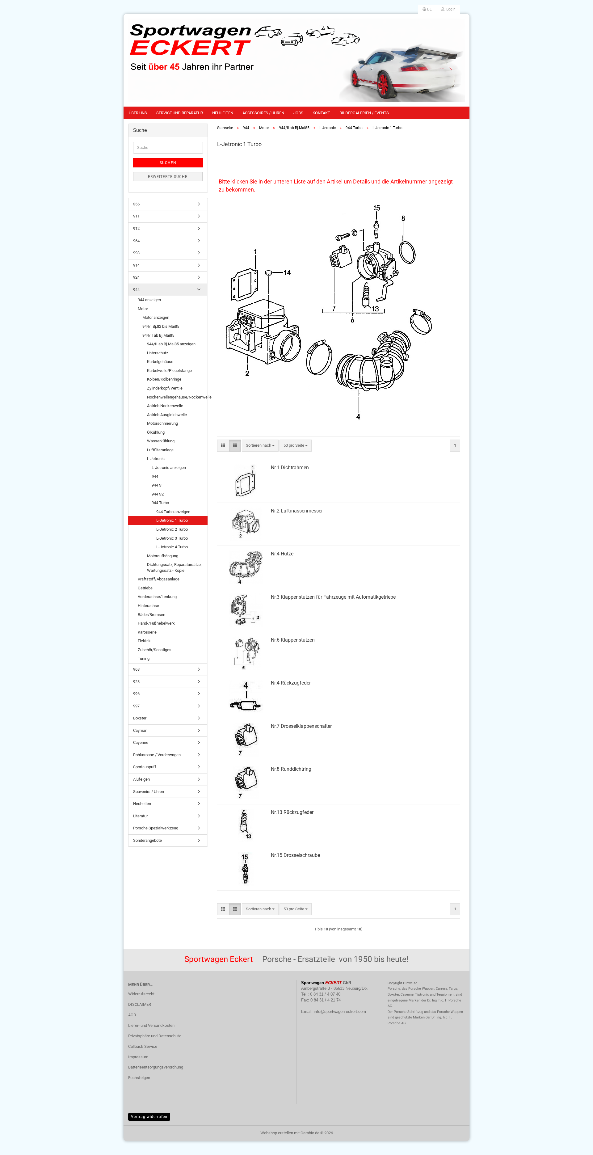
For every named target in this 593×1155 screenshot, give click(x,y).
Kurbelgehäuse (160, 361)
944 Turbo (160, 502)
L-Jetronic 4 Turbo (172, 547)
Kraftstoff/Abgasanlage (158, 579)
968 (136, 669)
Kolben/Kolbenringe (164, 379)
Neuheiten (222, 113)
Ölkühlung (156, 432)
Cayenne (140, 742)
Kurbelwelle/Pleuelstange (169, 370)
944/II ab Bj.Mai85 (158, 335)
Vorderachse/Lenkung (157, 596)
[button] (427, 9)
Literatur (140, 816)
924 (136, 277)
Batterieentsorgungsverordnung (155, 1067)
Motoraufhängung (162, 556)
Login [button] (450, 9)
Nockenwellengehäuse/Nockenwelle (177, 397)
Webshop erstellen (276, 1133)
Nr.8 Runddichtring (291, 769)
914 (136, 265)
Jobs (298, 113)
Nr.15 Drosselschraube (295, 855)
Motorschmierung (162, 423)
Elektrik (144, 641)
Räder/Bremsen (151, 614)
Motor (143, 308)
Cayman (140, 730)
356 (136, 204)
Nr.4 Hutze (282, 554)
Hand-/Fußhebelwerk (156, 623)
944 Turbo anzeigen (173, 511)
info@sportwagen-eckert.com (340, 1011)
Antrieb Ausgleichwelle (167, 414)
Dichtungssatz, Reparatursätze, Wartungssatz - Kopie (174, 567)
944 (136, 289)
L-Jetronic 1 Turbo (172, 520)
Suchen (168, 163)
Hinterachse (148, 605)
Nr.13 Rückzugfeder (292, 812)
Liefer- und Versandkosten (151, 1025)
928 (136, 681)
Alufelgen (141, 779)
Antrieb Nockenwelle (165, 405)
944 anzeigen (149, 299)
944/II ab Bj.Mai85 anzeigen (171, 344)
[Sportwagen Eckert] (296, 60)
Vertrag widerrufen (149, 1117)
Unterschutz (157, 353)
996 (136, 693)
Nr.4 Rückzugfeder (291, 683)
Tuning (143, 658)
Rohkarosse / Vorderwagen (157, 754)
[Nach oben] (576, 1145)
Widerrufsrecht (141, 994)
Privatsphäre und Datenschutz (154, 1036)
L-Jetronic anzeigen (169, 467)
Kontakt (321, 113)
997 (136, 706)
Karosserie (147, 632)
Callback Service (142, 1046)
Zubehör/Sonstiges (154, 649)
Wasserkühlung (161, 441)
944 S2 (158, 494)
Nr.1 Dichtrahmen (290, 467)
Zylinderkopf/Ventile (165, 388)
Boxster (139, 718)
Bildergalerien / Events (364, 113)
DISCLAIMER (139, 1004)
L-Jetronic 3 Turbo (172, 538)
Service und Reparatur (179, 113)
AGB (132, 1015)
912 (136, 228)
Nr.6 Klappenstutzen (293, 640)
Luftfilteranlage (160, 450)
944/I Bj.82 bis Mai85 (160, 326)
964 (136, 240)
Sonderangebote (147, 840)
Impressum (138, 1057)
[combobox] (260, 446)
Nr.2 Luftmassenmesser (297, 511)
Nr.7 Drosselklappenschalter (301, 726)
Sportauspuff (144, 767)
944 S (157, 485)
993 (136, 253)
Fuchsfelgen (139, 1077)
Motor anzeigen (155, 317)
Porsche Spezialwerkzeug (155, 828)
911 (136, 216)
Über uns (138, 113)
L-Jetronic (156, 458)
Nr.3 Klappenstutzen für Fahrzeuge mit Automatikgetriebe (333, 597)
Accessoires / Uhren (263, 113)
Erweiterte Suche (167, 177)
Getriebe (145, 588)
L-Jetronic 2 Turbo (172, 529)
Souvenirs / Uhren (148, 791)
